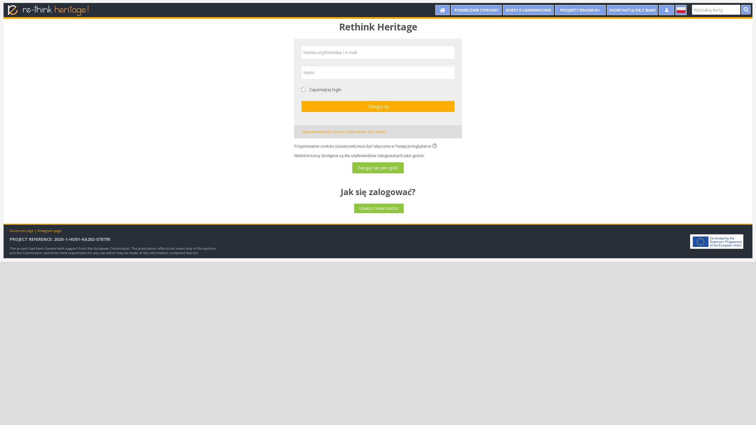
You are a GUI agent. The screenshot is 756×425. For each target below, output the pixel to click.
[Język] (681, 10)
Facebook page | (24, 230)
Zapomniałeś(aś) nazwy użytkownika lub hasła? (344, 131)
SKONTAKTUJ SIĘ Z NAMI (632, 10)
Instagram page (50, 230)
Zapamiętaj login (325, 89)
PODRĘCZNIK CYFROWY (476, 10)
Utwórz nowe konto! (378, 208)
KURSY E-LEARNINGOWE (528, 10)
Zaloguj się (378, 106)
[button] (435, 146)
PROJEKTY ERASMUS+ (580, 10)
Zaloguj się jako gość (378, 168)
